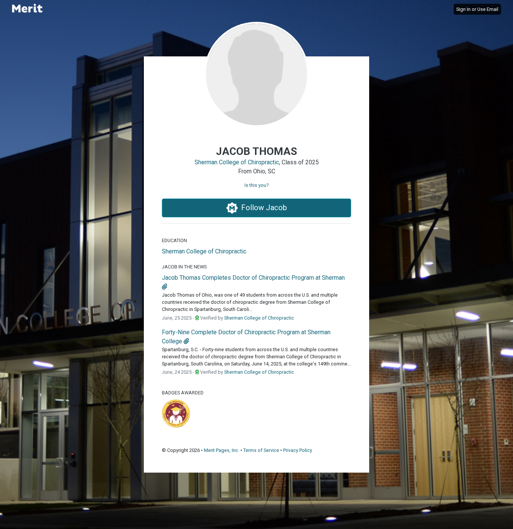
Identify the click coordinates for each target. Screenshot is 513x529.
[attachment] (164, 286)
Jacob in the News (184, 267)
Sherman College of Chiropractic (237, 162)
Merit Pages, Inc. (221, 450)
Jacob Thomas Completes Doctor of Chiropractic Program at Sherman (253, 277)
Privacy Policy (297, 450)
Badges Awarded (183, 393)
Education (174, 240)
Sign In (463, 9)
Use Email (487, 9)
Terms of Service (261, 450)
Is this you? (256, 185)
